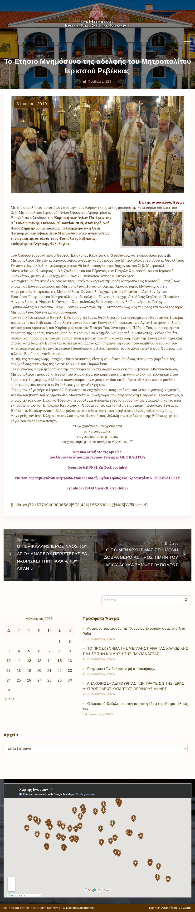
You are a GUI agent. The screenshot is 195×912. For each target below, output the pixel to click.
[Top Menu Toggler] (187, 44)
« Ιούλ (10, 699)
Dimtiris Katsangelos (80, 908)
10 (9, 661)
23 (70, 670)
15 (60, 661)
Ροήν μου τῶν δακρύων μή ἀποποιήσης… (122, 669)
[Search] (186, 599)
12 (29, 661)
